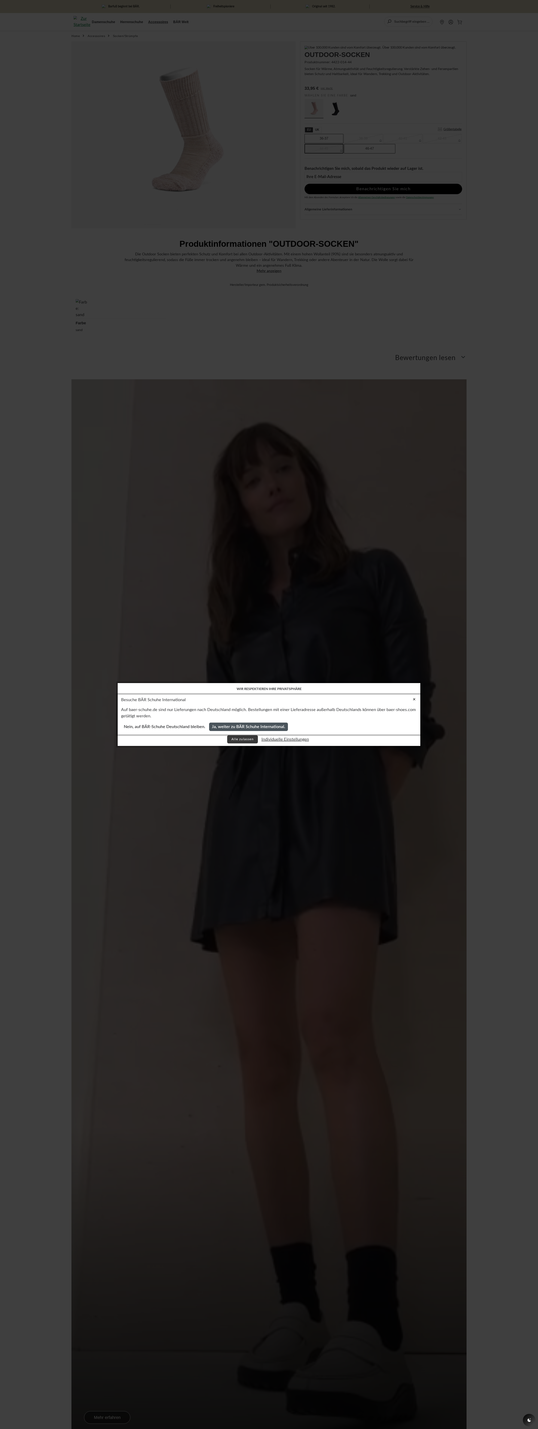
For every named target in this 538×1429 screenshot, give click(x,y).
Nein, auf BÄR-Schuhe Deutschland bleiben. (164, 727)
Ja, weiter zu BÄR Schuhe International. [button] (248, 727)
